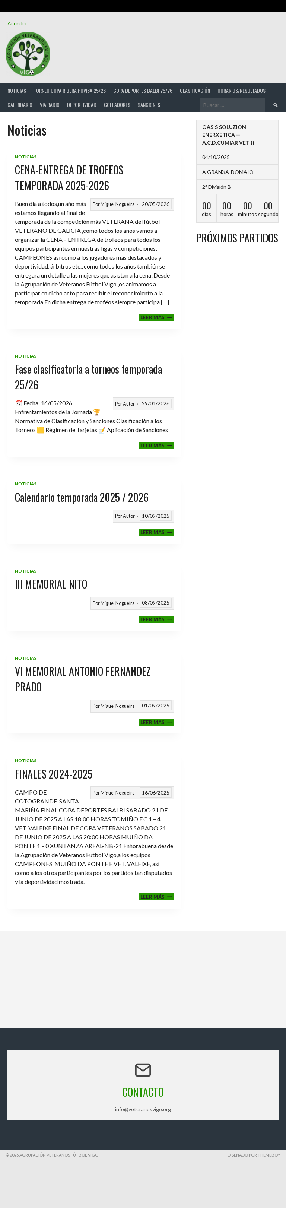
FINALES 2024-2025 (53, 773)
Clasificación (195, 90)
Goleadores (117, 104)
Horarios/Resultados (241, 90)
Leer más (157, 317)
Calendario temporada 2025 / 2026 (82, 497)
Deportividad (81, 104)
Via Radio (50, 104)
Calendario (19, 104)
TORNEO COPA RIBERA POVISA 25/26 (70, 90)
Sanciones (149, 104)
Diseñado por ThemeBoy (254, 1154)
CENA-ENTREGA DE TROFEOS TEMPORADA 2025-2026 (69, 177)
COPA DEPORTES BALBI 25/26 (142, 90)
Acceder (17, 23)
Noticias (16, 90)
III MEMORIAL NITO (51, 584)
